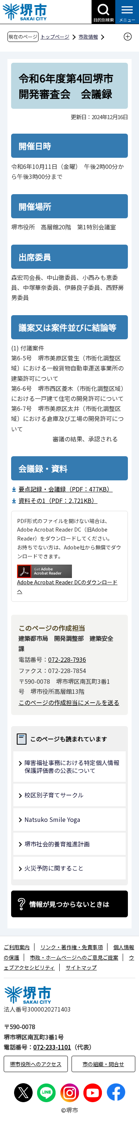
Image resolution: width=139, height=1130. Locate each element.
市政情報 (88, 36)
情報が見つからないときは (69, 904)
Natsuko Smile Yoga (52, 819)
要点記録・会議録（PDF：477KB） (66, 488)
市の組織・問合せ (103, 1064)
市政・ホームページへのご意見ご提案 (74, 957)
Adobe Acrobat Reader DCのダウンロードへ (67, 586)
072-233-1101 (52, 1046)
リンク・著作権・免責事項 (71, 947)
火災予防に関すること (54, 867)
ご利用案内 (17, 947)
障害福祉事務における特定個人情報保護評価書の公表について (71, 766)
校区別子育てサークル (54, 794)
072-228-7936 (67, 659)
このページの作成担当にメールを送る (69, 702)
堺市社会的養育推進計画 (57, 843)
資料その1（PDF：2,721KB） (58, 500)
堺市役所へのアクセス (36, 1064)
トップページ (54, 36)
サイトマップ (81, 967)
